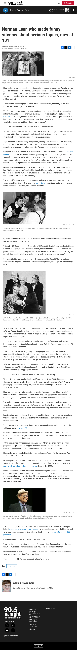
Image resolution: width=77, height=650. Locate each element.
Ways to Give (33, 621)
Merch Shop (32, 611)
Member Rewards (34, 616)
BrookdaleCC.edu (49, 608)
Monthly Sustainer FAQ (34, 613)
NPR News (12, 566)
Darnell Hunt (8, 117)
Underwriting (33, 619)
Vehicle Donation (34, 618)
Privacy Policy (33, 626)
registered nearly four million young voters (20, 466)
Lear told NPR (22, 428)
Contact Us (32, 624)
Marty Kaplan (41, 183)
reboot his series (23, 529)
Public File (32, 629)
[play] (5, 10)
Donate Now (32, 610)
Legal (30, 628)
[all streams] (74, 10)
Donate (69, 3)
